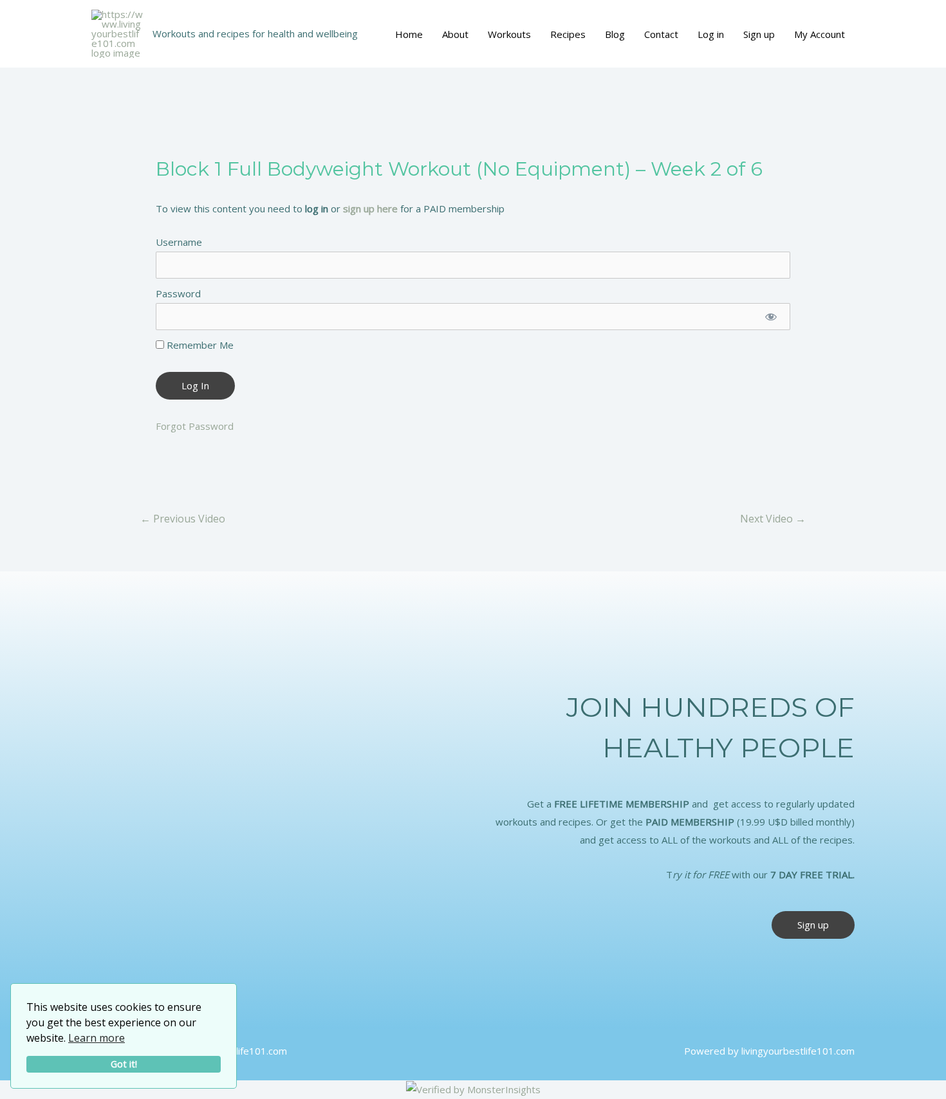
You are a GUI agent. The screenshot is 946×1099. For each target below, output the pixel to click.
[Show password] (770, 316)
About (455, 34)
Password (178, 293)
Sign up (759, 34)
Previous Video (182, 519)
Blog (615, 34)
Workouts (509, 34)
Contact (661, 34)
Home (409, 34)
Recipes (568, 34)
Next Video (773, 519)
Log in (711, 34)
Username (179, 242)
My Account (819, 34)
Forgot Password (195, 426)
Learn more (96, 1038)
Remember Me (199, 344)
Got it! (124, 1064)
